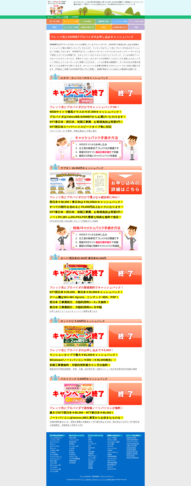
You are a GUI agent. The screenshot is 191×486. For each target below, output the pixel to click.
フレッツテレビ (112, 448)
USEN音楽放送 (112, 456)
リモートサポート (112, 452)
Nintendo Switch (131, 437)
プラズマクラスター (132, 441)
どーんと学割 (54, 471)
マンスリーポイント (56, 456)
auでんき (110, 467)
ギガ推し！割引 (54, 450)
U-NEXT (109, 450)
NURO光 (71, 444)
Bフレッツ (53, 448)
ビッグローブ (92, 443)
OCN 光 (71, 450)
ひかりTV (110, 446)
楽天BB (90, 468)
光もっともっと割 (55, 465)
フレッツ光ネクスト (56, 437)
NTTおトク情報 (112, 439)
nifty (89, 445)
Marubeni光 (72, 442)
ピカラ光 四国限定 (74, 458)
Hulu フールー (111, 460)
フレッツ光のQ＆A (85, 476)
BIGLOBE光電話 (112, 462)
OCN (89, 437)
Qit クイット (92, 460)
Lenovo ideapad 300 (133, 443)
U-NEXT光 (72, 454)
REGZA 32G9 (131, 456)
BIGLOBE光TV (111, 464)
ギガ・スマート (54, 442)
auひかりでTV (111, 469)
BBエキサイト (92, 455)
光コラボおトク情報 (113, 442)
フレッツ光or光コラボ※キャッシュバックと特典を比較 (97, 479)
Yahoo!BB (91, 451)
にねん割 (52, 452)
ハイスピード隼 (54, 439)
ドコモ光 (71, 448)
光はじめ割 (53, 460)
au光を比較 (72, 437)
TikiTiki (90, 466)
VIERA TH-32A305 (132, 454)
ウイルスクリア (112, 458)
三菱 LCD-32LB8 (132, 445)
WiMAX (109, 454)
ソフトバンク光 (73, 439)
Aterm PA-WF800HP (133, 457)
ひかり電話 (110, 444)
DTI (89, 449)
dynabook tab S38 (132, 452)
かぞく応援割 (54, 454)
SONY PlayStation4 (132, 439)
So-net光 (71, 452)
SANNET (91, 453)
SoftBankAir (72, 460)
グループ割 (53, 463)
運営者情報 (95, 476)
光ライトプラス (54, 446)
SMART (90, 464)
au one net (91, 447)
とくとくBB (91, 457)
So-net (90, 441)
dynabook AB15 (131, 448)
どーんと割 (53, 467)
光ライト (52, 444)
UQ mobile (72, 462)
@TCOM (91, 462)
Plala (89, 439)
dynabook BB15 (131, 450)
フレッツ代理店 (112, 437)
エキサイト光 (73, 456)
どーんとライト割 (55, 469)
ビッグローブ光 (73, 446)
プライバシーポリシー (107, 476)
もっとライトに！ (55, 458)
